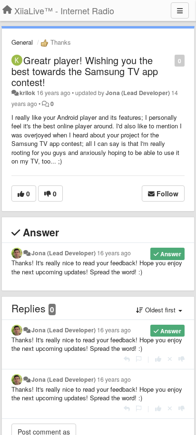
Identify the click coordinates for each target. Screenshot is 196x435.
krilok (27, 92)
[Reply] (127, 358)
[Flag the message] (169, 60)
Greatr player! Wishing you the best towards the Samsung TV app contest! (84, 71)
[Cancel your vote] (169, 358)
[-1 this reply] (181, 358)
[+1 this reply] (158, 358)
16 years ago (114, 253)
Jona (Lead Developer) (138, 92)
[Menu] (180, 10)
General (22, 42)
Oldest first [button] (160, 309)
